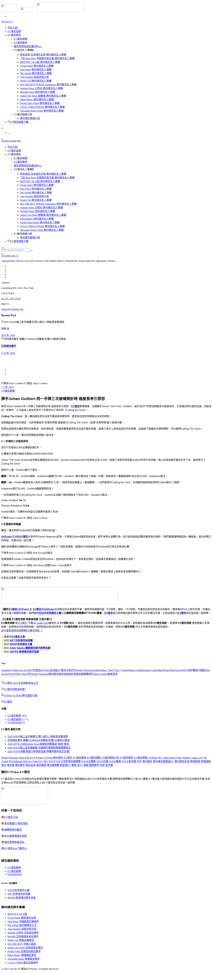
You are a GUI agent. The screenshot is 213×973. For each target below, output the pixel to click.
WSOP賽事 (115, 761)
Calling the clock (20, 670)
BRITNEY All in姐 (17, 914)
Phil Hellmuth (15, 761)
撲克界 (72, 674)
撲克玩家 (63, 674)
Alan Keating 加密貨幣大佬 (34, 77)
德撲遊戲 (206, 761)
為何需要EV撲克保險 (16, 823)
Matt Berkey (164, 670)
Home (10, 369)
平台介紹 (12, 27)
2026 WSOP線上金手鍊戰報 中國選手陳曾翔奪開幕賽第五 (39, 747)
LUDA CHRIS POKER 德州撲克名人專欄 (42, 107)
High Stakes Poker (173, 757)
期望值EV (65, 765)
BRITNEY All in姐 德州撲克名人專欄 (40, 62)
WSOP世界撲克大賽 (50, 613)
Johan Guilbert (136, 670)
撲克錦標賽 (82, 674)
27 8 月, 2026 (8, 353)
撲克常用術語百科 (14, 842)
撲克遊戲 (41, 765)
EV (32, 757)
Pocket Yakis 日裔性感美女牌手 (24, 951)
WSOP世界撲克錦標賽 (68, 761)
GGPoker (6, 536)
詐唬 (102, 765)
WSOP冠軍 (102, 761)
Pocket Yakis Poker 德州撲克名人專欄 (40, 103)
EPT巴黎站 (35, 670)
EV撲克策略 (140, 757)
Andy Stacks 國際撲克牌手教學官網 (30, 648)
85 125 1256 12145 (11, 298)
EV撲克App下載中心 (15, 848)
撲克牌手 (20, 765)
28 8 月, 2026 (8, 335)
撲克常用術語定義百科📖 (28, 46)
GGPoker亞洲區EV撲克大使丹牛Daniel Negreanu (67, 670)
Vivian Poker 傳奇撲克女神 (21, 917)
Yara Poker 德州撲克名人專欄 (35, 69)
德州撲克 (53, 674)
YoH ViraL (21, 674)
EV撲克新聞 (20, 39)
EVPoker (38, 757)
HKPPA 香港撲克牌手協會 (24, 651)
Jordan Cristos (151, 670)
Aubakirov (6, 670)
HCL (160, 757)
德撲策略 (195, 761)
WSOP (10, 422)
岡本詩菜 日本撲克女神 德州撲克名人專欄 (43, 54)
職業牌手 (94, 765)
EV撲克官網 (14, 31)
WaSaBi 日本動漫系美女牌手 (23, 936)
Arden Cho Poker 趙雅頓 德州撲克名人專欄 (43, 95)
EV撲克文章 (18, 636)
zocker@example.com (12, 309)
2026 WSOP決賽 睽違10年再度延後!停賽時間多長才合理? (38, 751)
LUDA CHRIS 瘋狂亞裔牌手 (22, 962)
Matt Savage (176, 670)
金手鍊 (109, 765)
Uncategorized (14, 722)
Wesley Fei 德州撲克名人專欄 (35, 80)
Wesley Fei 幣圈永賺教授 (20, 940)
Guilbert (97, 670)
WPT (4, 546)
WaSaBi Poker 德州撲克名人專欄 (37, 92)
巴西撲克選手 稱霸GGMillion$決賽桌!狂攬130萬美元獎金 (38, 740)
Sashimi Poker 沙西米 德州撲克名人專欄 (41, 88)
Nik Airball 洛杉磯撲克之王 (22, 925)
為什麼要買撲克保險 (15, 836)
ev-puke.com (41, 623)
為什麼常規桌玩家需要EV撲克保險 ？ (22, 630)
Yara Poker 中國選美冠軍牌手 (23, 921)
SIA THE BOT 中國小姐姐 (21, 944)
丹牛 (139, 761)
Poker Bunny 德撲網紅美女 (21, 955)
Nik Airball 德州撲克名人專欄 (36, 73)
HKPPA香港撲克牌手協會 (21, 897)
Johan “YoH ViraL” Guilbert (115, 670)
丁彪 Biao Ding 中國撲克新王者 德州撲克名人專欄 (47, 58)
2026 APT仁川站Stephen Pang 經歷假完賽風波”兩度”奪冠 (38, 744)
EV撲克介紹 (11, 817)
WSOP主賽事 (88, 761)
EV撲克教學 (20, 42)
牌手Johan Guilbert (98, 674)
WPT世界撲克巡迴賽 (21, 640)
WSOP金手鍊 (129, 761)
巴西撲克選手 (8, 346)
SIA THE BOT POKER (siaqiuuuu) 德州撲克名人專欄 (48, 84)
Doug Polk (24, 757)
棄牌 (73, 765)
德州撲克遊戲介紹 (30, 118)
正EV (80, 765)
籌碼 (86, 765)
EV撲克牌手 (126, 757)
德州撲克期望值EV (163, 761)
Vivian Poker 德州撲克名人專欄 (36, 66)
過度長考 (113, 674)
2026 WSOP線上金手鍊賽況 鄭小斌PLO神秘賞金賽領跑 (37, 736)
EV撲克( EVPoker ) (19, 609)
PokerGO (37, 761)
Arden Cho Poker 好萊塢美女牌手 (25, 947)
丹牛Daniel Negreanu (37, 674)
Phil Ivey (27, 761)
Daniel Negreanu (9, 757)
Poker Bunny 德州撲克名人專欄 (37, 99)
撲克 (3, 765)
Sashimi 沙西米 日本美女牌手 (23, 932)
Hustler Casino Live (193, 757)
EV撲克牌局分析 (110, 757)
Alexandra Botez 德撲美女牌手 (23, 959)
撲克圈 (10, 765)
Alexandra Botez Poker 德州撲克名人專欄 (42, 110)
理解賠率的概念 (13, 829)
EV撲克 (75, 406)
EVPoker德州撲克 (53, 757)
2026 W (5, 328)
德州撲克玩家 (181, 761)
